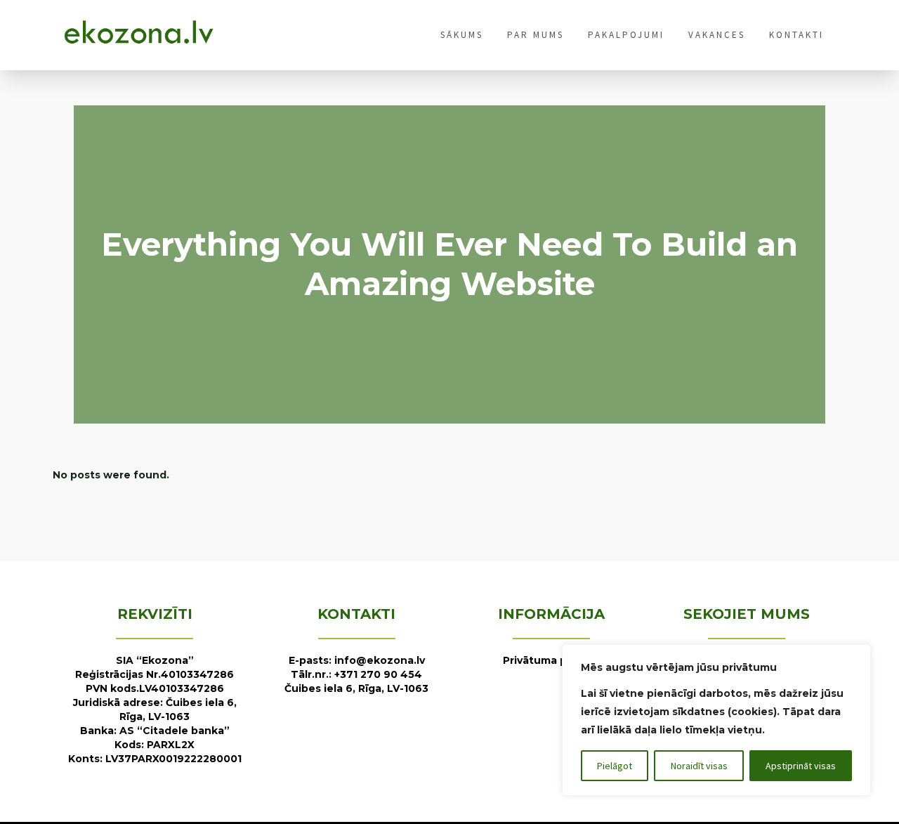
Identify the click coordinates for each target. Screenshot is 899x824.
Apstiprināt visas (801, 765)
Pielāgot (614, 765)
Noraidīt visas (699, 765)
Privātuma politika (551, 660)
